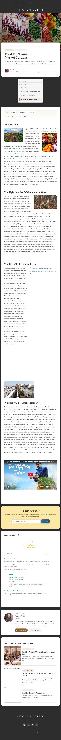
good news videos (43, 450)
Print (25, 116)
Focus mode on (31, 112)
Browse (7, 3)
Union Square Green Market (39, 156)
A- (12, 116)
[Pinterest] (36, 724)
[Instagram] (24, 724)
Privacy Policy (38, 720)
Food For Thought (21, 46)
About (23, 3)
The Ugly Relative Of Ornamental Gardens (31, 91)
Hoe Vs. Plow (24, 87)
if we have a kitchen (16, 151)
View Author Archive (21, 630)
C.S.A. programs (22, 442)
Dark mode (14, 112)
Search (53, 3)
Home (6, 46)
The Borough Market (18, 156)
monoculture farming (46, 166)
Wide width (22, 112)
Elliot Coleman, (16, 301)
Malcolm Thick (8, 211)
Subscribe (15, 3)
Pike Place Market (12, 159)
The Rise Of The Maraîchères (28, 95)
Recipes (30, 3)
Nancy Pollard (14, 71)
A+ (20, 116)
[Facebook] (28, 724)
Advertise (38, 3)
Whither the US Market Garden (29, 99)
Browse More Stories (35, 630)
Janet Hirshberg (19, 579)
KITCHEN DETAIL (30, 9)
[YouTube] (32, 724)
